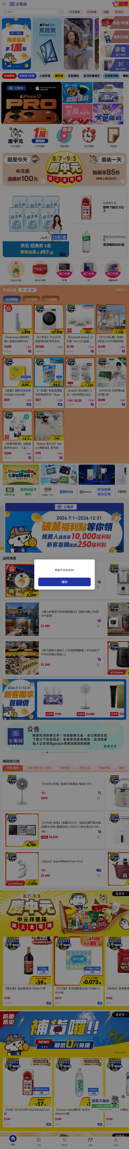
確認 (64, 582)
